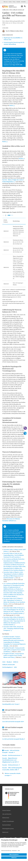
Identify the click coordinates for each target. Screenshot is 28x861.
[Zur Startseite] (9, 7)
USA (3, 662)
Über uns (6, 1)
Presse (14, 1)
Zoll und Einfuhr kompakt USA (12, 711)
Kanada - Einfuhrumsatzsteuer (11, 755)
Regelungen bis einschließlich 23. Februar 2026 (13, 38)
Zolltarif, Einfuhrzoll (8, 664)
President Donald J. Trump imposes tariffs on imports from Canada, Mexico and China (14, 655)
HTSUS (21, 158)
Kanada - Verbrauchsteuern (10, 765)
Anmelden (23, 1)
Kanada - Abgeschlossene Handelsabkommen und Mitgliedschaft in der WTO (10, 760)
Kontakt (18, 1)
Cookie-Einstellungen (8, 821)
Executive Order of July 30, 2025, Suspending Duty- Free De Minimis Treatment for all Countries (14, 555)
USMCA (15, 662)
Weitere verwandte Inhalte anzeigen (12, 774)
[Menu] (22, 6)
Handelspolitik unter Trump (12, 687)
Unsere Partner (6, 810)
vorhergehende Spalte (6, 215)
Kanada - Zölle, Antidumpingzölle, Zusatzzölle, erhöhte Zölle (12, 769)
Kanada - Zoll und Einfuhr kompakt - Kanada (10, 751)
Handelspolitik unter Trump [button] (10, 704)
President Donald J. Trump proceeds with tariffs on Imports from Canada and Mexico (14, 649)
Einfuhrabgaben (7, 667)
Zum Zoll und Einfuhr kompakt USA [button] (12, 721)
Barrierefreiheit (6, 825)
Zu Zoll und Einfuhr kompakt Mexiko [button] (13, 739)
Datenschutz (5, 818)
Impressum (5, 832)
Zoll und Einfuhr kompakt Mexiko (12, 728)
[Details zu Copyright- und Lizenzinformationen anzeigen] (24, 684)
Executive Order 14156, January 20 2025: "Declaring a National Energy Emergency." (14, 628)
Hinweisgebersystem (8, 828)
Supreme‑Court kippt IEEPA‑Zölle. (13, 65)
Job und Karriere (6, 814)
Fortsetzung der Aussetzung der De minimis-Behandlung (14, 43)
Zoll (15, 667)
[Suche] (25, 6)
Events (10, 1)
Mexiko (9, 662)
